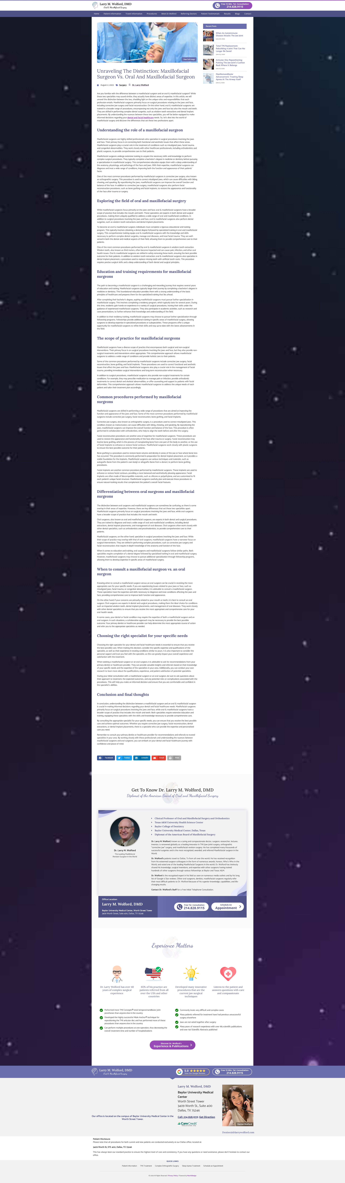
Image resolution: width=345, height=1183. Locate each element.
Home (96, 13)
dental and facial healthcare (140, 117)
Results (227, 13)
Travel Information (134, 13)
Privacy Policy (173, 1175)
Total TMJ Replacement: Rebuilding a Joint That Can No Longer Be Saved (230, 48)
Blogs (237, 13)
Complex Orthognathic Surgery (167, 1166)
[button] (106, 758)
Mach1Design (191, 1175)
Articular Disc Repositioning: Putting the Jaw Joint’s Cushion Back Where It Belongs (230, 62)
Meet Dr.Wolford (168, 13)
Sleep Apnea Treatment (191, 1166)
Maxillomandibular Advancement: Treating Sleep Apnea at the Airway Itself (229, 76)
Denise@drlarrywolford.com (238, 1132)
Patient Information (112, 13)
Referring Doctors (189, 13)
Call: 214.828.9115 (188, 1117)
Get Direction (207, 1117)
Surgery (123, 85)
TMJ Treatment (146, 1166)
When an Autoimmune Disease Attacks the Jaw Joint (229, 34)
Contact (247, 13)
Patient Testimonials (210, 13)
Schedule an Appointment (213, 1166)
